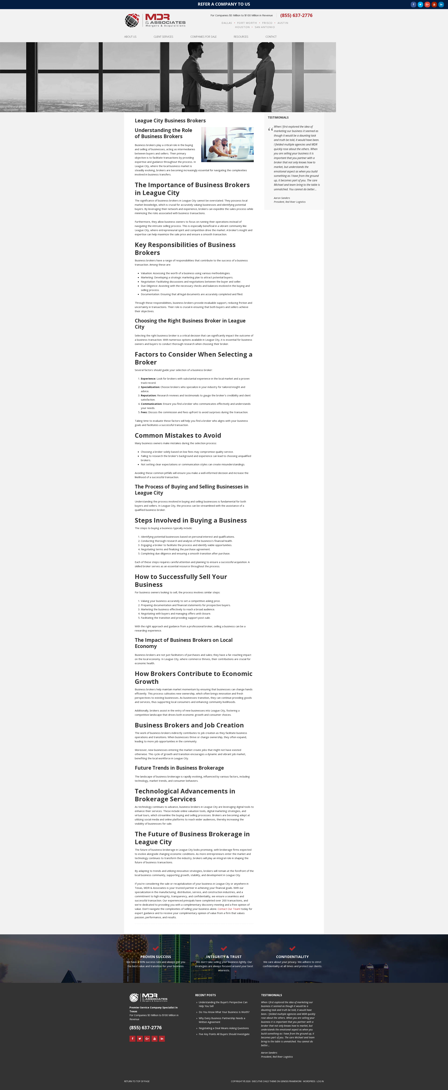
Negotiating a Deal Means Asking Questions (224, 1028)
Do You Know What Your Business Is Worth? (224, 1012)
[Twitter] (420, 4)
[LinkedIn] (441, 4)
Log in (320, 1081)
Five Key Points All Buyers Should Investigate (224, 1034)
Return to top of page (136, 1081)
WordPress (309, 1081)
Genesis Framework (291, 1081)
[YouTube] (434, 4)
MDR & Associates (155, 20)
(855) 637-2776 (296, 15)
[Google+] (427, 4)
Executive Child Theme (264, 1081)
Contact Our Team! (229, 909)
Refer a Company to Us (224, 4)
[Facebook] (413, 4)
